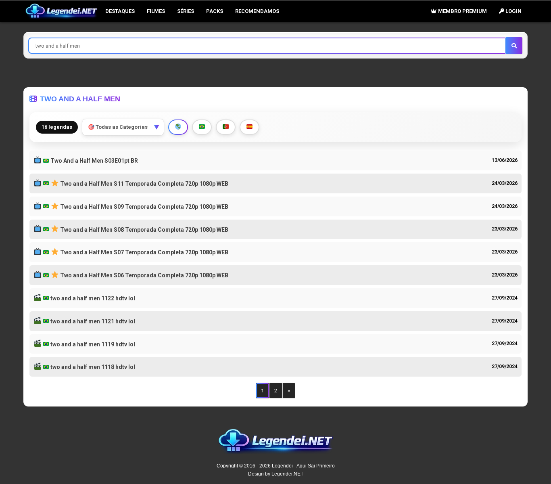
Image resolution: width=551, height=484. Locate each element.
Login (513, 11)
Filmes (156, 11)
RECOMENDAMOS (257, 11)
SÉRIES (185, 11)
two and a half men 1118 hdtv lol (92, 367)
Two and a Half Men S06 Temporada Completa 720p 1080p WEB (143, 275)
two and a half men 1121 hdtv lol (92, 321)
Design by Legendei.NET (275, 474)
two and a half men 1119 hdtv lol (92, 344)
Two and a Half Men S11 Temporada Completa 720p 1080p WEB (143, 183)
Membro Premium (462, 11)
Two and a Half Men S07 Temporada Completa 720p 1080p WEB (143, 252)
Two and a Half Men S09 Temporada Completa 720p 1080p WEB (143, 206)
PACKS (214, 11)
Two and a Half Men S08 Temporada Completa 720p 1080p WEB (143, 229)
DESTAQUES (120, 11)
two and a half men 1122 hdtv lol (92, 298)
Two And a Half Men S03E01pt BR (93, 160)
